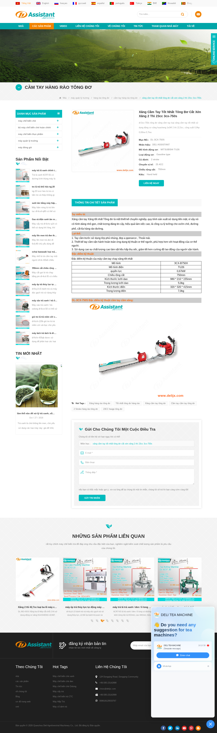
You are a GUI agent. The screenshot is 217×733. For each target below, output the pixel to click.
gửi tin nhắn (92, 498)
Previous (17, 393)
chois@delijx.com (107, 689)
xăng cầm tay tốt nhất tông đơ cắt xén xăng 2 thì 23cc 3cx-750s (122, 443)
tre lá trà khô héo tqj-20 (43, 187)
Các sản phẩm (41, 26)
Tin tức (138, 26)
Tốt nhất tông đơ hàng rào (128, 403)
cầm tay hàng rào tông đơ (126, 98)
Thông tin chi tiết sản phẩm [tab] (95, 202)
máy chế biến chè (27, 121)
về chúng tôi (116, 26)
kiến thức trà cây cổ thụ (39, 374)
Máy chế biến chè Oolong (64, 686)
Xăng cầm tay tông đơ (155, 403)
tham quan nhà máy (165, 26)
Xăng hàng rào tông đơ (99, 403)
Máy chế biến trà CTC (63, 696)
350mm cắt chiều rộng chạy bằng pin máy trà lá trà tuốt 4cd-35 (45, 268)
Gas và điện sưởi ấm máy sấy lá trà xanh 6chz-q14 (45, 219)
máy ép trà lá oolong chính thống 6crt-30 (133, 607)
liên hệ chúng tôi (87, 26)
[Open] (214, 49)
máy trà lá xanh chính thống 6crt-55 (45, 170)
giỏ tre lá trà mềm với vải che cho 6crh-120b (45, 317)
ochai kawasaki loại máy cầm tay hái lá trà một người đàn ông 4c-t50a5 (45, 252)
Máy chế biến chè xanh (63, 676)
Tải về (191, 26)
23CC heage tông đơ (112, 409)
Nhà (21, 26)
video (63, 26)
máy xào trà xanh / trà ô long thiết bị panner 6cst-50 (45, 300)
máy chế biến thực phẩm (30, 134)
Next (61, 393)
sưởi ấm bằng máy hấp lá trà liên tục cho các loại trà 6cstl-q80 (45, 203)
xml (17, 706)
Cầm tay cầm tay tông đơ (183, 403)
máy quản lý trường (80, 98)
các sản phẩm (22, 681)
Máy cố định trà (60, 706)
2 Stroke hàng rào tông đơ (86, 409)
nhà (17, 676)
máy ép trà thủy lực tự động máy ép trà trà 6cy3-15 (45, 284)
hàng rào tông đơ (101, 98)
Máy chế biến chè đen (63, 681)
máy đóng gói (25, 147)
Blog (18, 696)
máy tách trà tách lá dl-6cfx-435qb (45, 333)
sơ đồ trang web (23, 701)
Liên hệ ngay (151, 183)
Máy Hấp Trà (59, 701)
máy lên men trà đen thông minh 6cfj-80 (45, 235)
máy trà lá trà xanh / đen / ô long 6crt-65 (85, 607)
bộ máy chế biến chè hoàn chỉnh (34, 127)
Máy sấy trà (58, 691)
